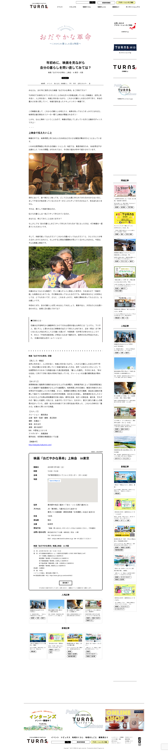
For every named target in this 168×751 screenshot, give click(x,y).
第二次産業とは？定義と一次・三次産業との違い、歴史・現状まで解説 (124, 397)
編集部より (103, 738)
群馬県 (51, 650)
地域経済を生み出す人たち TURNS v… (37, 611)
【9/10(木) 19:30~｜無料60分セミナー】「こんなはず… (124, 513)
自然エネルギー (82, 83)
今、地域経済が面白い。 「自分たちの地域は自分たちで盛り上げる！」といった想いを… (124, 349)
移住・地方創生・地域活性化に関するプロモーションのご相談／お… (56, 615)
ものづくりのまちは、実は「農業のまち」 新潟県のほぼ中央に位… (74, 648)
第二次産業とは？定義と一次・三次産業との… (74, 611)
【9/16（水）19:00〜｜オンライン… (93, 644)
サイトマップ (128, 743)
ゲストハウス (124, 261)
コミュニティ (126, 458)
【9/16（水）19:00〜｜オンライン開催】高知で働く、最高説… (123, 569)
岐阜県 (43, 83)
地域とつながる (96, 618)
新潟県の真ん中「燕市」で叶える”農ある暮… (74, 644)
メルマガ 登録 (114, 739)
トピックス (65, 738)
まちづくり (118, 458)
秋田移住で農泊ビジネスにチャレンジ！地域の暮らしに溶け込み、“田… (124, 254)
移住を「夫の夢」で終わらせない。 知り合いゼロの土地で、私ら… (56, 646)
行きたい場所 (129, 234)
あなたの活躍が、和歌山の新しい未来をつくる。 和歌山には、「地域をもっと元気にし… (125, 490)
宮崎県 (116, 234)
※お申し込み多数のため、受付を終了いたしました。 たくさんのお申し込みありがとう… (125, 285)
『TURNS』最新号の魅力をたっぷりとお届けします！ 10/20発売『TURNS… (124, 231)
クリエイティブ (124, 606)
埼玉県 (116, 288)
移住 (122, 234)
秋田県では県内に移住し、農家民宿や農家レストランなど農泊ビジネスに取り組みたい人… (125, 258)
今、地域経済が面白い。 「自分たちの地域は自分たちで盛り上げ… (38, 615)
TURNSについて (129, 737)
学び (74, 83)
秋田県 (116, 261)
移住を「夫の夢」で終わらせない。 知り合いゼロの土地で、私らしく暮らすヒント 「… (124, 517)
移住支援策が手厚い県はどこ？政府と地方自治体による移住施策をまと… (124, 372)
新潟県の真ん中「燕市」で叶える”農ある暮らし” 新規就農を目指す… (125, 540)
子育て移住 (130, 207)
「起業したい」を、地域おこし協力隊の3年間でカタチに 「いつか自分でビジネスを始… (124, 574)
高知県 (88, 618)
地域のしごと (91, 738)
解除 (120, 739)
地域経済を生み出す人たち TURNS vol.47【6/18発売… (123, 345)
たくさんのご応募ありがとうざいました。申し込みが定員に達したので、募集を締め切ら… (125, 314)
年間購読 (122, 737)
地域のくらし (89, 620)
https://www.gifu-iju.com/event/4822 (61, 575)
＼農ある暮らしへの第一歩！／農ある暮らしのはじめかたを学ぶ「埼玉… (124, 281)
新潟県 (69, 651)
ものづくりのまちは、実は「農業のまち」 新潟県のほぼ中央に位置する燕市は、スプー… (124, 544)
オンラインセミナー (91, 654)
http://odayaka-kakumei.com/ (40, 445)
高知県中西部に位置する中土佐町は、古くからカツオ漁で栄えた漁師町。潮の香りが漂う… (125, 426)
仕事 (38, 618)
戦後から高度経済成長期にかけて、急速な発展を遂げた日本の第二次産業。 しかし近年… (125, 401)
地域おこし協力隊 (72, 654)
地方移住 (123, 207)
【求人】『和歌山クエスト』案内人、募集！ (38, 644)
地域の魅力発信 (71, 656)
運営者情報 (127, 739)
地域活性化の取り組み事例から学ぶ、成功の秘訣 (124, 451)
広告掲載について (129, 741)
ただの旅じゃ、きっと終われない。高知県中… (93, 611)
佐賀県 (32, 618)
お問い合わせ (114, 741)
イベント (49, 83)
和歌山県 (33, 651)
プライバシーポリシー (116, 743)
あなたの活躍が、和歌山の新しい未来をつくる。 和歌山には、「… (38, 648)
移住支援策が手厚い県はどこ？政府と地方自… (55, 611)
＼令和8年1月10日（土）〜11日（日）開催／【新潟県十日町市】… (125, 200)
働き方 (43, 618)
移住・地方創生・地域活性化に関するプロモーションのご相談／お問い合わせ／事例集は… (125, 376)
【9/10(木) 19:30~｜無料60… (56, 643)
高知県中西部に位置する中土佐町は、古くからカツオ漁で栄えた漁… (93, 615)
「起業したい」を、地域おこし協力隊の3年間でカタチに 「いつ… (93, 648)
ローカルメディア (119, 609)
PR (70, 83)
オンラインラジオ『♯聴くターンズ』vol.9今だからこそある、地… (123, 227)
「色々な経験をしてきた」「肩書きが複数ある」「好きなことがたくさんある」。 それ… (125, 603)
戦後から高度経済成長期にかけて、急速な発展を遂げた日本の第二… (74, 615)
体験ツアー (123, 288)
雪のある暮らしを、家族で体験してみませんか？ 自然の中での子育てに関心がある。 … (125, 204)
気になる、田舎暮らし (61, 83)
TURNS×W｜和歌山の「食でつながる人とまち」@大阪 (124, 310)
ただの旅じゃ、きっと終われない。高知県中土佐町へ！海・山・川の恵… (124, 421)
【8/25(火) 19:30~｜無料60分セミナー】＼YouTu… (124, 599)
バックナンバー (114, 737)
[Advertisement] (125, 140)
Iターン (57, 650)
